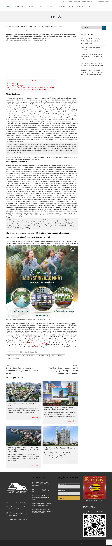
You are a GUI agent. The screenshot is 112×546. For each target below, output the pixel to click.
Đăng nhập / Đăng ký (103, 1)
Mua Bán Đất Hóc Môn (36, 347)
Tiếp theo (62, 369)
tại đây (36, 343)
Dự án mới (29, 6)
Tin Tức (39, 6)
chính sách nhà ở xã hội (13, 355)
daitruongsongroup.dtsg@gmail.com (18, 519)
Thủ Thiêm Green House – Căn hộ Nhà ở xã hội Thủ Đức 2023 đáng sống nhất (29, 87)
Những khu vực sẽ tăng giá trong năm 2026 (91, 49)
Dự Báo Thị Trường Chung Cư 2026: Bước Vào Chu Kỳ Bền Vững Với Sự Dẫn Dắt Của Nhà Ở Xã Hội (23, 449)
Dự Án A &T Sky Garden (89, 508)
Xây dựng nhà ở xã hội (13, 358)
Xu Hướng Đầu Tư (32, 30)
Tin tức (24, 30)
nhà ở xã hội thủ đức (42, 355)
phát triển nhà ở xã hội (58, 355)
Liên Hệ (71, 6)
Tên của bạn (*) (62, 484)
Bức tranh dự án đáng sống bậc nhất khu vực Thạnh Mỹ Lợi (26, 89)
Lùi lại (22, 369)
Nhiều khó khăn (12, 84)
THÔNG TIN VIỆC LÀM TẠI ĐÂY (94, 500)
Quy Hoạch (49, 6)
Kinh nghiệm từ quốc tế (14, 86)
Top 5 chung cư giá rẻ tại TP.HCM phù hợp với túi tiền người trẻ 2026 (58, 408)
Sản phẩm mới (60, 6)
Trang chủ (19, 6)
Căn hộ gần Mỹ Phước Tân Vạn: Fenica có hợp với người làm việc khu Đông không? (91, 41)
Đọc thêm (35, 417)
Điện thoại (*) (61, 490)
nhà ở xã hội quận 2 (28, 355)
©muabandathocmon (90, 543)
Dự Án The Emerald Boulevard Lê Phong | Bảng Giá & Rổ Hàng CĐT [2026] (92, 56)
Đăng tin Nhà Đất (83, 6)
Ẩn (33, 80)
